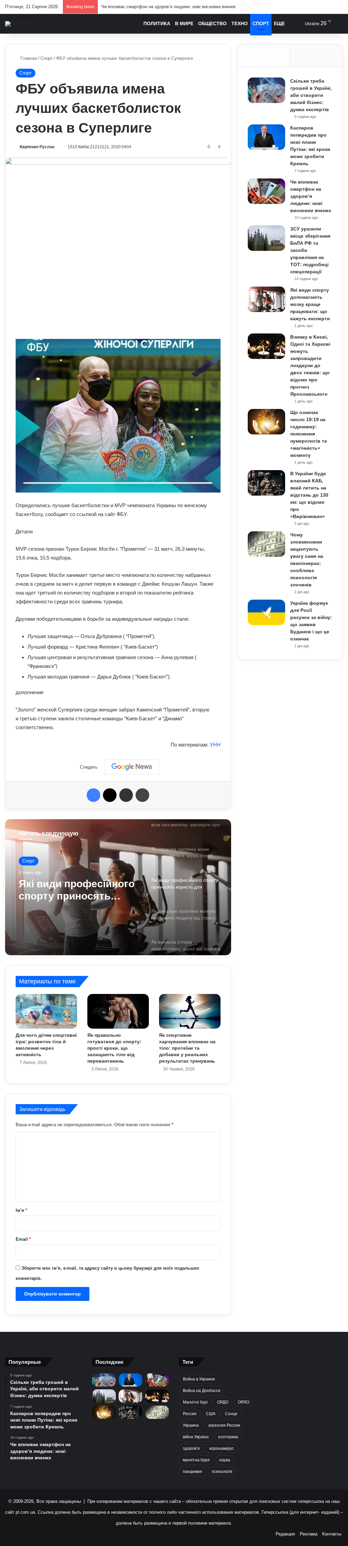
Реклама (308, 1533)
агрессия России (224, 1425)
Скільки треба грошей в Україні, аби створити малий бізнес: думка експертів (311, 95)
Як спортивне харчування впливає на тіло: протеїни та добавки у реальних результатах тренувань (187, 1048)
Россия (189, 1413)
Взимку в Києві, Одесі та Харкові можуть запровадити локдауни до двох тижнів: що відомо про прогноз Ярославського (310, 365)
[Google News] (131, 766)
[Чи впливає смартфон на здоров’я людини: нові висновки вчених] (266, 191)
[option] (118, 887)
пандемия (192, 1471)
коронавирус (221, 1448)
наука (224, 1460)
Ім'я (21, 1210)
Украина (191, 1425)
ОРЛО (243, 1402)
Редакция (285, 1533)
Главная (28, 58)
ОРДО (222, 1402)
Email (23, 1239)
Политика (156, 23)
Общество (212, 23)
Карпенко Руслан (37, 146)
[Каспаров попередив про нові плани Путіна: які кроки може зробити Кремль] (266, 137)
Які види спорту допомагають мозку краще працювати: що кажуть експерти (310, 304)
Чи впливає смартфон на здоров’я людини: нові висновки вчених (310, 196)
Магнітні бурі (195, 1402)
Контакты (331, 1533)
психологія (222, 1471)
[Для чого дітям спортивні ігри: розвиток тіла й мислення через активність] (46, 1011)
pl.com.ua (25, 1512)
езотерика (228, 1437)
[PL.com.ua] (18, 24)
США (210, 1413)
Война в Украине (199, 1379)
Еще (279, 23)
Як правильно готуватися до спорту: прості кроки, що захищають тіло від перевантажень (114, 1048)
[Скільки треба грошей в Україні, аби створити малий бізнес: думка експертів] (266, 90)
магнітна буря (196, 1460)
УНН (215, 745)
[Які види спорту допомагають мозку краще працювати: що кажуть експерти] (266, 299)
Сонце (231, 1413)
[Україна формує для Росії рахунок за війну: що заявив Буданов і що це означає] (266, 612)
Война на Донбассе (202, 1390)
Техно (239, 23)
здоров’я (191, 1448)
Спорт (261, 23)
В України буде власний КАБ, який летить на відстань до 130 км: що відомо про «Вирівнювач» (309, 495)
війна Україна (196, 1437)
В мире (184, 23)
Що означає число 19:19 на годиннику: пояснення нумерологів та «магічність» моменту (308, 434)
